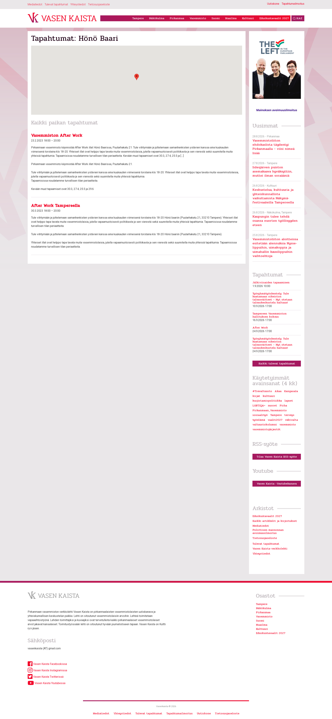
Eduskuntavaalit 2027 (274, 18)
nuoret (272, 405)
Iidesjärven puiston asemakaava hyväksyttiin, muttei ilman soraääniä (272, 171)
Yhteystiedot (78, 4)
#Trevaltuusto (262, 391)
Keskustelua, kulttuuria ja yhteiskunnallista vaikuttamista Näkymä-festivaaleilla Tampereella (273, 196)
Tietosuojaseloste (99, 4)
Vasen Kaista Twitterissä (48, 676)
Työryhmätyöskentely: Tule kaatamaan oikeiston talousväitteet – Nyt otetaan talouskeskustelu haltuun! (272, 298)
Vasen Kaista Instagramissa (50, 670)
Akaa (278, 391)
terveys (289, 415)
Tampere (138, 18)
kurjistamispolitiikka (267, 400)
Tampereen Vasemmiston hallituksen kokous (269, 315)
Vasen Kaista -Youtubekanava (277, 483)
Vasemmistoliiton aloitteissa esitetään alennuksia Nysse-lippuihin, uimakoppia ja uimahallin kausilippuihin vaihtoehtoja (275, 247)
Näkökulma (156, 18)
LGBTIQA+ (258, 405)
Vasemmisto (198, 18)
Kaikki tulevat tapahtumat (277, 363)
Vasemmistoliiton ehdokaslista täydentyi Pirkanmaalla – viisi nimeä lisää (273, 147)
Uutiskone (273, 3)
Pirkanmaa (177, 18)
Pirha (283, 405)
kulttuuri (269, 396)
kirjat (256, 396)
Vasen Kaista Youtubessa (49, 683)
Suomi (215, 18)
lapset (288, 400)
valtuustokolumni (264, 424)
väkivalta (291, 419)
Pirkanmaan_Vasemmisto (269, 410)
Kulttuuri (248, 18)
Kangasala (291, 391)
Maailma (231, 18)
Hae (299, 18)
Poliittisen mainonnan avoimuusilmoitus (268, 531)
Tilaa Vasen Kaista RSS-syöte (277, 456)
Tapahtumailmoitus (293, 3)
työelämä (258, 419)
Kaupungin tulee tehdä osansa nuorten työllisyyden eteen (275, 220)
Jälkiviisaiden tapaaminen (270, 282)
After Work (260, 327)
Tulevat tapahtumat (56, 4)
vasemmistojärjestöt (266, 429)
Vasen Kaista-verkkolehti (269, 548)
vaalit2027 (275, 419)
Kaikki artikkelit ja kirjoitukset (274, 521)
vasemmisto (287, 424)
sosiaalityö (260, 415)
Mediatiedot (35, 4)
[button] (136, 77)
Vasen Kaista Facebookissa (50, 664)
